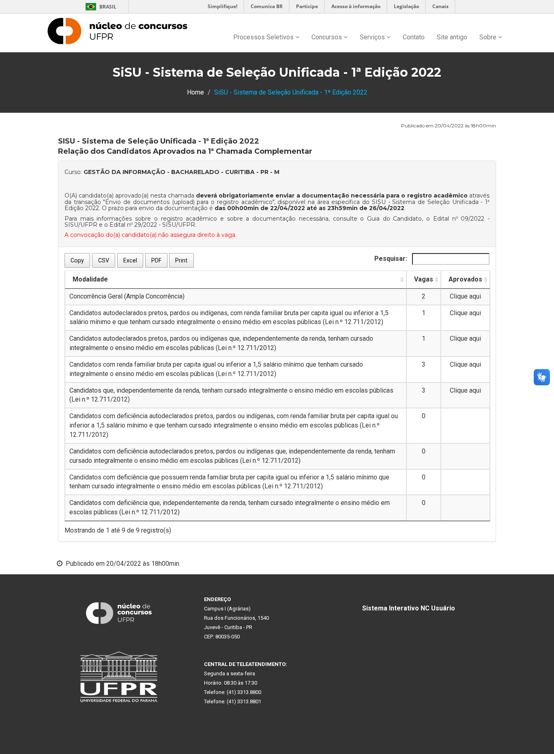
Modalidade (90, 279)
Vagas (423, 279)
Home (195, 92)
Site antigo (452, 37)
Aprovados (465, 279)
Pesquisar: (391, 258)
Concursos (327, 37)
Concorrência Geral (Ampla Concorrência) (127, 296)
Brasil (99, 6)
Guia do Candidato (394, 218)
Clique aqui (465, 296)
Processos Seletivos (264, 37)
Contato (414, 37)
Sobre (488, 37)
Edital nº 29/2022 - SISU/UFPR (152, 224)
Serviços (373, 37)
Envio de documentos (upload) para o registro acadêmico (188, 202)
